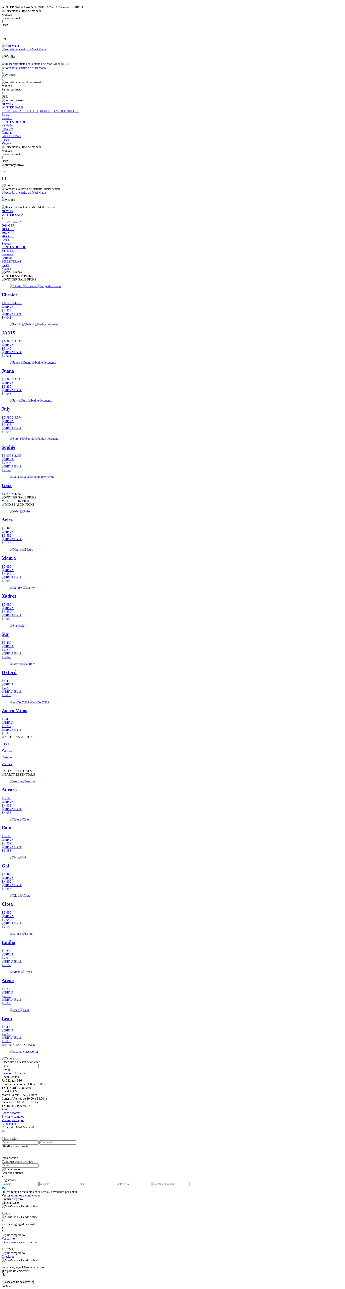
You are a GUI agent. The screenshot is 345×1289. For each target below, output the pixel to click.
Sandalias (8, 250)
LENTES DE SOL (14, 247)
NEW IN (7, 211)
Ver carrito (8, 1238)
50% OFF (32, 111)
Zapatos (7, 243)
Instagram (21, 1073)
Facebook (8, 1073)
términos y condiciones (25, 1195)
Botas (5, 240)
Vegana (6, 268)
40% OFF (46, 111)
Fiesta (5, 265)
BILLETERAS (11, 261)
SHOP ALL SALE (14, 111)
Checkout (8, 1256)
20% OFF (72, 111)
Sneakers (7, 254)
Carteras (7, 258)
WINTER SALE (12, 214)
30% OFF (59, 111)
